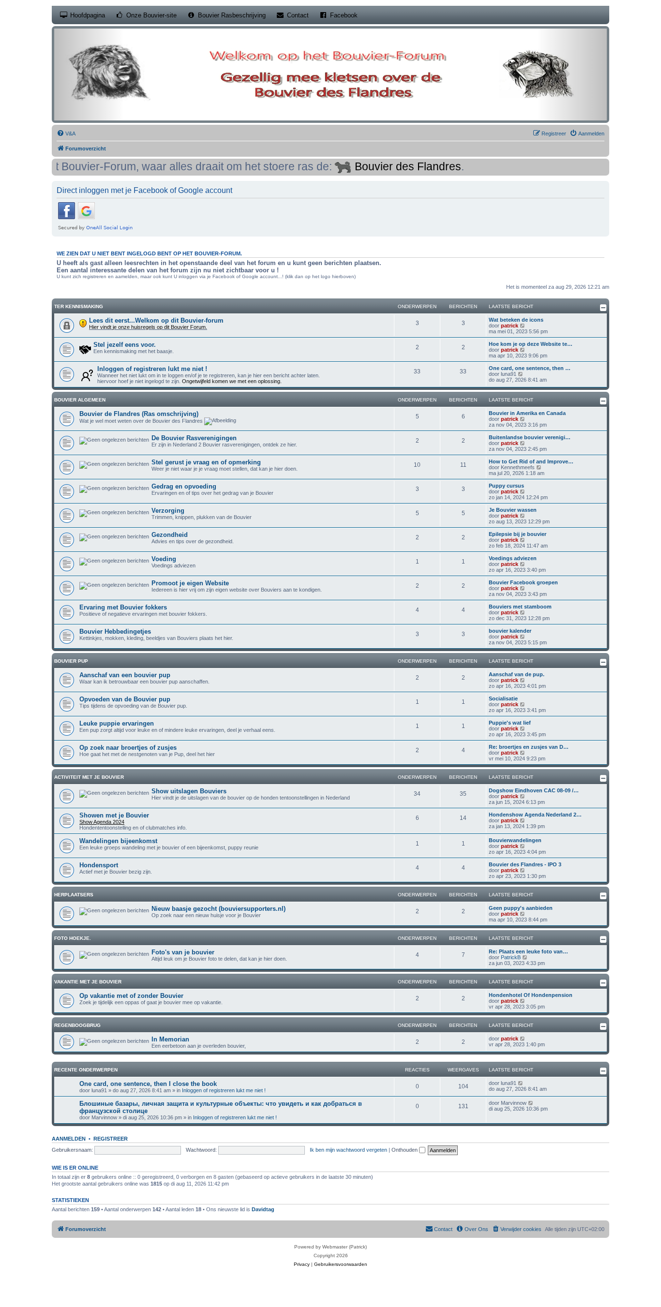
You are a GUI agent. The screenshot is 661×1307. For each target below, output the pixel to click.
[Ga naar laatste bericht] (521, 1083)
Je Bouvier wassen (513, 510)
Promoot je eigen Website (190, 583)
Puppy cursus (506, 486)
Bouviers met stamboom (520, 606)
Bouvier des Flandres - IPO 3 (525, 864)
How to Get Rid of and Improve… (531, 461)
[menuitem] (66, 133)
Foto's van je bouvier (182, 952)
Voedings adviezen (513, 558)
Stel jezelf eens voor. (124, 344)
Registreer (110, 1139)
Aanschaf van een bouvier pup (124, 675)
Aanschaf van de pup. (516, 674)
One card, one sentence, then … (530, 368)
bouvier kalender (510, 631)
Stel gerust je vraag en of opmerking (206, 462)
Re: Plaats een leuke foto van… (528, 951)
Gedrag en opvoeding (183, 486)
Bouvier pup (71, 661)
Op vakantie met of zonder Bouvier (131, 995)
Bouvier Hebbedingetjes (115, 631)
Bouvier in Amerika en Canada (527, 413)
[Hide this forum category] (603, 308)
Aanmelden (69, 1139)
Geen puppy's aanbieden (521, 908)
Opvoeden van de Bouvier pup (124, 699)
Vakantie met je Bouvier (87, 981)
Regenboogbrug (77, 1025)
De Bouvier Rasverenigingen (194, 438)
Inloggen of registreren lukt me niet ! (152, 368)
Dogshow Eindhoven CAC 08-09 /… (534, 790)
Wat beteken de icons (516, 320)
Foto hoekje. (72, 938)
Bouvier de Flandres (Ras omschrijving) (138, 413)
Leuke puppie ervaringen (116, 723)
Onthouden (405, 1150)
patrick (509, 325)
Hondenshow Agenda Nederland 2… (535, 814)
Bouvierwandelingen (515, 840)
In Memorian (170, 1039)
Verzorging (167, 510)
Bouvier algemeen (79, 399)
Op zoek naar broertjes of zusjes (128, 747)
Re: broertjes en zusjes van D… (529, 747)
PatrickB (511, 957)
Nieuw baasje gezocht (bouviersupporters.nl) (218, 908)
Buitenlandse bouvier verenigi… (530, 437)
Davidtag (263, 1209)
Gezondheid (169, 534)
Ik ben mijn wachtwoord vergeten (348, 1150)
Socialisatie (503, 698)
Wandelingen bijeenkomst (118, 841)
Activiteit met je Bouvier (89, 777)
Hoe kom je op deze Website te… (530, 344)
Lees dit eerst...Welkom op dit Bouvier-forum (156, 320)
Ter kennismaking (78, 306)
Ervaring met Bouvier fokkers (123, 607)
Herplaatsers (73, 894)
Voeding (163, 559)
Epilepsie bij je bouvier (517, 534)
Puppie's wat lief (510, 723)
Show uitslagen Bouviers (188, 791)
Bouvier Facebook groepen (523, 582)
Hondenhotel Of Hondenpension (530, 995)
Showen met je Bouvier (114, 815)
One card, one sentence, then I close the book (148, 1083)
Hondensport (98, 865)
